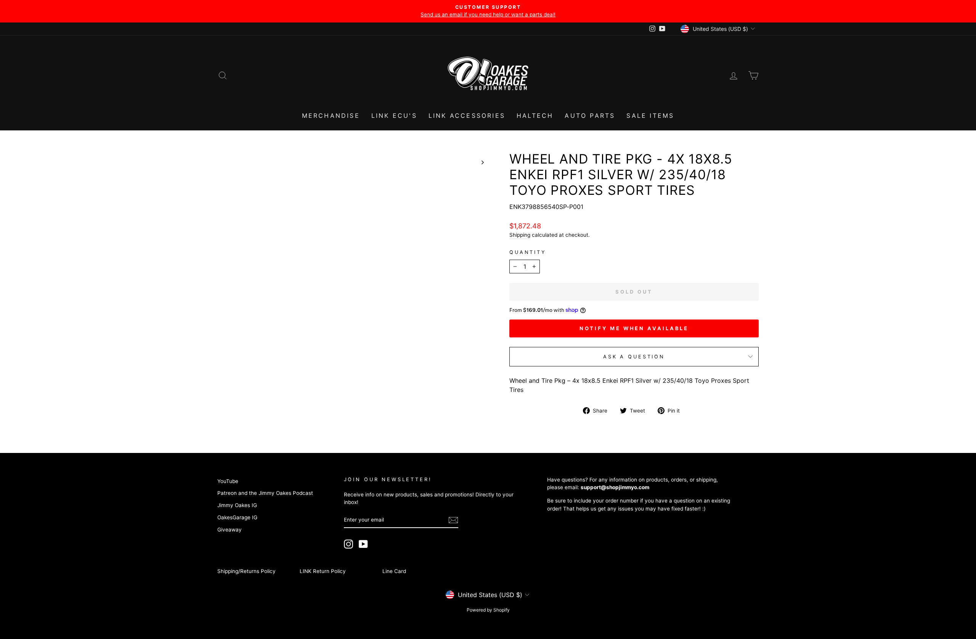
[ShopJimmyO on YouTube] (363, 544)
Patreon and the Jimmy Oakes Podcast (265, 493)
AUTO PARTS (590, 115)
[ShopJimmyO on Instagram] (348, 544)
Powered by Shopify (488, 610)
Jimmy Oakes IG (237, 505)
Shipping (519, 235)
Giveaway (229, 530)
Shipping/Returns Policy (246, 571)
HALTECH (535, 115)
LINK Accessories (467, 115)
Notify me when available (634, 328)
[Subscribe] (453, 520)
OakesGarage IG (237, 517)
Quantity (527, 252)
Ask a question (634, 357)
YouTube (227, 481)
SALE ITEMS (650, 115)
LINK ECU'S (394, 115)
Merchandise (331, 115)
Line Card (394, 571)
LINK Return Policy (323, 571)
